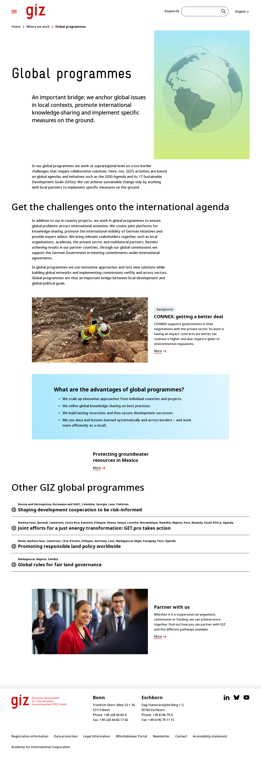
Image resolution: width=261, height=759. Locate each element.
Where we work (38, 26)
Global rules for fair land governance (60, 564)
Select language (242, 11)
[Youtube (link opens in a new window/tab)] (246, 699)
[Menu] (14, 11)
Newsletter (161, 736)
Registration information (29, 736)
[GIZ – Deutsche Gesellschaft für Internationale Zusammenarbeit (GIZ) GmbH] (35, 11)
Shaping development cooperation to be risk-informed (80, 509)
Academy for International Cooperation (40, 747)
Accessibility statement (210, 736)
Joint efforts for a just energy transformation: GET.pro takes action (94, 528)
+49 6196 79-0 (163, 715)
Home (16, 26)
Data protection (66, 736)
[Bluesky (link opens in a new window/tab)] (236, 699)
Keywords (172, 11)
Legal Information (96, 736)
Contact (181, 736)
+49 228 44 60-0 (115, 715)
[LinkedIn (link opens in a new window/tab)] (227, 699)
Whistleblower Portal (131, 736)
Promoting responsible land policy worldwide (69, 546)
